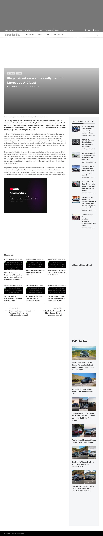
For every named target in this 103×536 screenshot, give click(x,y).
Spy (35, 30)
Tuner (71, 30)
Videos (65, 30)
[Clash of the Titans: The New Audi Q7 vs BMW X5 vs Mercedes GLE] (84, 452)
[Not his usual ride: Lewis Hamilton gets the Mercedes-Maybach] (35, 290)
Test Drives (27, 30)
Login (97, 30)
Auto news (8, 30)
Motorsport (49, 30)
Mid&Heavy (58, 35)
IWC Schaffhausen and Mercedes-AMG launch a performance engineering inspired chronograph (13, 276)
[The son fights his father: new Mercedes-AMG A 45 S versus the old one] (57, 290)
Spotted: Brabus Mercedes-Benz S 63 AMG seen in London (13, 298)
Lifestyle (57, 30)
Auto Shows (18, 30)
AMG (40, 35)
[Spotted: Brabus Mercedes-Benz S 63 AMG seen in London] (13, 290)
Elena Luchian (12, 86)
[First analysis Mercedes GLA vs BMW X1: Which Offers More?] (84, 430)
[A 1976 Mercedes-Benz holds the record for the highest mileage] (76, 129)
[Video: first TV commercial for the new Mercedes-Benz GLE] (35, 264)
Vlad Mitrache (31, 259)
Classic (41, 30)
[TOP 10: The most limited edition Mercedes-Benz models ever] (76, 142)
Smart (47, 35)
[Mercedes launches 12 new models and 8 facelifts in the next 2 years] (76, 155)
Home (6, 117)
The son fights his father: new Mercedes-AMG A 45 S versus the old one (56, 298)
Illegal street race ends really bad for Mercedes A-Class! (32, 117)
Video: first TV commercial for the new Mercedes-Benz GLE (35, 273)
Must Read (89, 121)
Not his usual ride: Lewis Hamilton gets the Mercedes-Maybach (34, 298)
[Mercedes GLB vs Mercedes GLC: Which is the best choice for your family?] (76, 168)
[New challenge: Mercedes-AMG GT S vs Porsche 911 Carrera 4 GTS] (57, 264)
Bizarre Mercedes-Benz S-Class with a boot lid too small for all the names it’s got (88, 186)
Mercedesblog (9, 285)
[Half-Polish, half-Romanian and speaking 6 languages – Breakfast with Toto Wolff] (76, 217)
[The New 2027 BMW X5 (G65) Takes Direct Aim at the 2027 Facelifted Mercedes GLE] (84, 477)
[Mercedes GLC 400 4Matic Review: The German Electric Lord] (84, 379)
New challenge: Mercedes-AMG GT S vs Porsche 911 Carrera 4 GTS (57, 273)
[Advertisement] (51, 14)
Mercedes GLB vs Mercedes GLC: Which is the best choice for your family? (88, 171)
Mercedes (30, 35)
